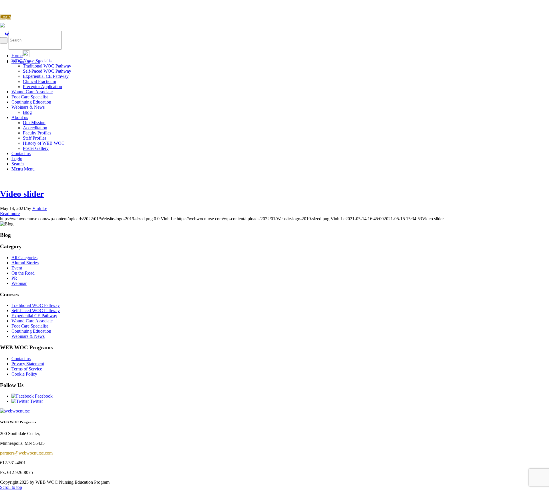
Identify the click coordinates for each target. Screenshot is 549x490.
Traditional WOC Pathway (35, 305)
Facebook (43, 396)
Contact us (21, 358)
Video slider (22, 194)
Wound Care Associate (32, 320)
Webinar (19, 283)
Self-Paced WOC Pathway (35, 310)
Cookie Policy (24, 374)
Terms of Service (26, 368)
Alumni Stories (25, 262)
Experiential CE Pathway (34, 315)
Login (5, 17)
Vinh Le (39, 208)
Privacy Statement (27, 363)
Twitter (36, 401)
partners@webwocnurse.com (26, 453)
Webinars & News (28, 336)
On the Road (23, 273)
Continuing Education (31, 331)
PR (14, 278)
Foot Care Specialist (29, 326)
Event (16, 267)
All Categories (24, 257)
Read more (10, 213)
